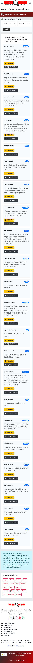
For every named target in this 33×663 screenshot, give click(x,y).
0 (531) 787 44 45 (12, 251)
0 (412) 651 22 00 (12, 413)
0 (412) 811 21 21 (12, 457)
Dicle (12, 583)
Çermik (18, 580)
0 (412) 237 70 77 (12, 224)
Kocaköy (6, 591)
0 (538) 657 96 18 (12, 113)
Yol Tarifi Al (10, 63)
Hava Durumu (8, 625)
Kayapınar (18, 587)
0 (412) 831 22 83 (12, 365)
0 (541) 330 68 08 (12, 478)
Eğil (17, 583)
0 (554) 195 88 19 (12, 323)
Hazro (10, 587)
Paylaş (7, 29)
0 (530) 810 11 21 (12, 274)
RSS (5, 654)
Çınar (24, 580)
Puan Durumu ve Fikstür (11, 629)
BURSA (3, 9)
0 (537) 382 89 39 (12, 522)
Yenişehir (11, 594)
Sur (4, 594)
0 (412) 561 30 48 (12, 543)
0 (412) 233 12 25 (12, 344)
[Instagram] (16, 617)
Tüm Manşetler (8, 631)
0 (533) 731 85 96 (12, 295)
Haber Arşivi (7, 635)
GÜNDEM (5, 640)
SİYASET (11, 9)
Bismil (12, 580)
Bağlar (5, 580)
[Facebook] (10, 617)
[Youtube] (19, 617)
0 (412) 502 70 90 (12, 67)
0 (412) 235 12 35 (12, 200)
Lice (18, 591)
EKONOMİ (21, 642)
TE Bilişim (21, 660)
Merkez (18, 594)
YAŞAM (29, 642)
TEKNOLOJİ (20, 9)
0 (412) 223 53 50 (12, 392)
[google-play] (21, 646)
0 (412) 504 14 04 (12, 436)
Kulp (12, 591)
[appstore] (11, 646)
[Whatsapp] (23, 617)
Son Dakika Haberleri (10, 633)
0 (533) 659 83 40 (12, 501)
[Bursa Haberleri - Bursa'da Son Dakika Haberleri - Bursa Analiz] (16, 3)
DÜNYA (19, 640)
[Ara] (30, 3)
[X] (13, 617)
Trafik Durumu (8, 627)
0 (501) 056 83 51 (12, 90)
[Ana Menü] (2, 3)
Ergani (23, 583)
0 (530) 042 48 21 (12, 138)
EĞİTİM (27, 640)
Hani (4, 587)
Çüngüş (5, 583)
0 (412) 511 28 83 (12, 154)
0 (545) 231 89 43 (12, 177)
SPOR (28, 9)
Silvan (23, 591)
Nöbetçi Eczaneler (9, 623)
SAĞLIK (5, 642)
